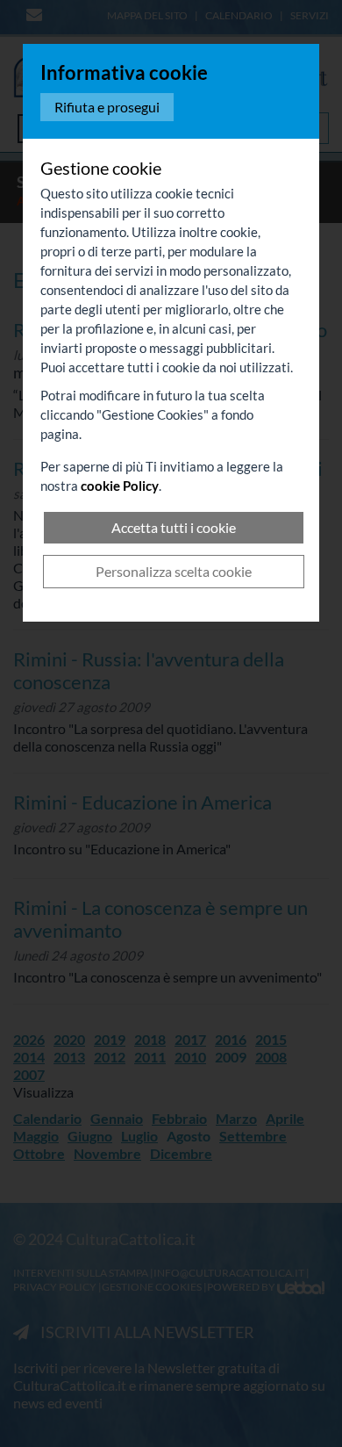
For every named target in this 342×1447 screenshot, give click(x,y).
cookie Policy (120, 485)
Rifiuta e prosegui (107, 106)
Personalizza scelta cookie (174, 571)
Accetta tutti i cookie (173, 527)
